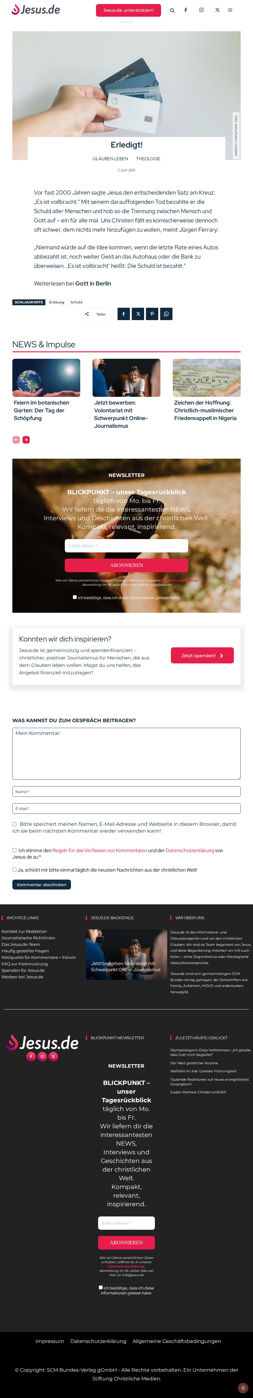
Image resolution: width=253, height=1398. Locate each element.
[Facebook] (185, 10)
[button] (172, 10)
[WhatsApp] (166, 314)
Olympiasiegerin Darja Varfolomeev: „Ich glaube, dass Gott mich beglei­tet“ (210, 1052)
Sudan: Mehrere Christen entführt (198, 1092)
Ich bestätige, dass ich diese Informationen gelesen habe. (128, 597)
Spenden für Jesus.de (23, 970)
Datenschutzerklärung (190, 850)
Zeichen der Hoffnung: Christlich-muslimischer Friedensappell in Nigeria (205, 410)
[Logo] (42, 1042)
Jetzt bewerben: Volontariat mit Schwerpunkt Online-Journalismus (121, 414)
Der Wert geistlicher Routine (194, 1063)
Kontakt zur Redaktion (24, 931)
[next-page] (26, 440)
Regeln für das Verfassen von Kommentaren (99, 850)
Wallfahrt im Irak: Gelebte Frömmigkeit (203, 1071)
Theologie (148, 158)
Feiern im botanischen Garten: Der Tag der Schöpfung (41, 410)
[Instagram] (201, 10)
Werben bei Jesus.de (22, 976)
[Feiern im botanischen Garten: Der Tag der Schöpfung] (46, 378)
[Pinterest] (152, 314)
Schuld (76, 302)
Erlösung (56, 302)
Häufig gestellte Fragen (25, 950)
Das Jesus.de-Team (21, 944)
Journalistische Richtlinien (28, 937)
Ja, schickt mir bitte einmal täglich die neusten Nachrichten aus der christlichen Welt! (106, 870)
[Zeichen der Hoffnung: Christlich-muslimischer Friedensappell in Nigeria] (207, 378)
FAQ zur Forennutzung (25, 963)
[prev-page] (16, 440)
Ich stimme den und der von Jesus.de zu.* (117, 853)
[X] (217, 10)
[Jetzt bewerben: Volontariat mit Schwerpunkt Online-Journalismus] (126, 378)
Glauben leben (110, 158)
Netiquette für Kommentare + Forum (39, 957)
